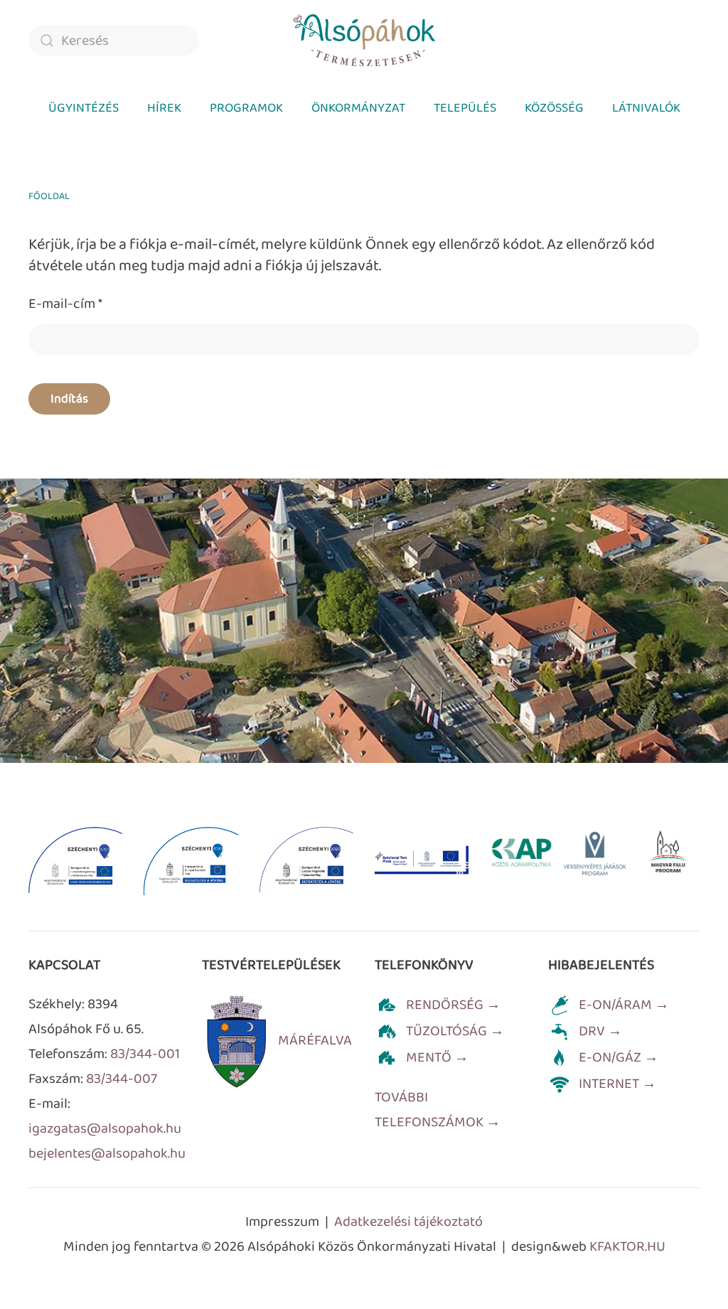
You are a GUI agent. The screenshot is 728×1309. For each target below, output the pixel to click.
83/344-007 (121, 1078)
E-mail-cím (65, 303)
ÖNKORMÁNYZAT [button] (358, 108)
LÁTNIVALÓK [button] (646, 108)
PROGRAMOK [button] (246, 108)
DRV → (600, 1031)
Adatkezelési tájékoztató (408, 1221)
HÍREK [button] (164, 108)
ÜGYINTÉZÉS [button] (83, 108)
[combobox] (113, 40)
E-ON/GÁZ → (618, 1057)
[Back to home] (364, 40)
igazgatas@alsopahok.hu (104, 1128)
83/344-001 (145, 1053)
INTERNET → (617, 1083)
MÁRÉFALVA (315, 1040)
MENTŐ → (437, 1057)
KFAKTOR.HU (627, 1246)
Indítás (69, 399)
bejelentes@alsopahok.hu (107, 1153)
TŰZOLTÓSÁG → (455, 1031)
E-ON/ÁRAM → (624, 1004)
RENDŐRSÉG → (453, 1004)
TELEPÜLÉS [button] (465, 108)
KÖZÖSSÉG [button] (554, 108)
